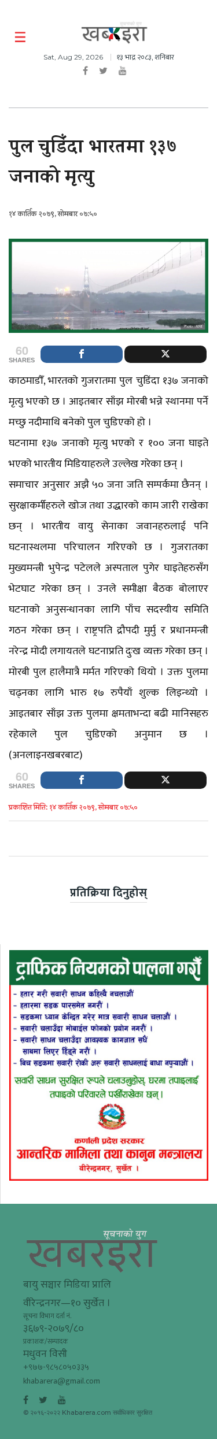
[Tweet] (165, 354)
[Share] (82, 354)
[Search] (201, 37)
